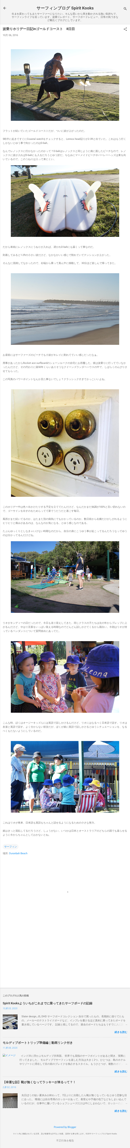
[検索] (125, 9)
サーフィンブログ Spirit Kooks (65, 8)
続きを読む (121, 1032)
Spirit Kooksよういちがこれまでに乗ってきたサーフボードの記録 (47, 1003)
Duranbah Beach (18, 853)
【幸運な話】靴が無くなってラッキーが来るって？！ (39, 1082)
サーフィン (10, 846)
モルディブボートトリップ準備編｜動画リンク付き (38, 1042)
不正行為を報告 (65, 1140)
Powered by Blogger (65, 1127)
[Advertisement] (65, 958)
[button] (125, 29)
